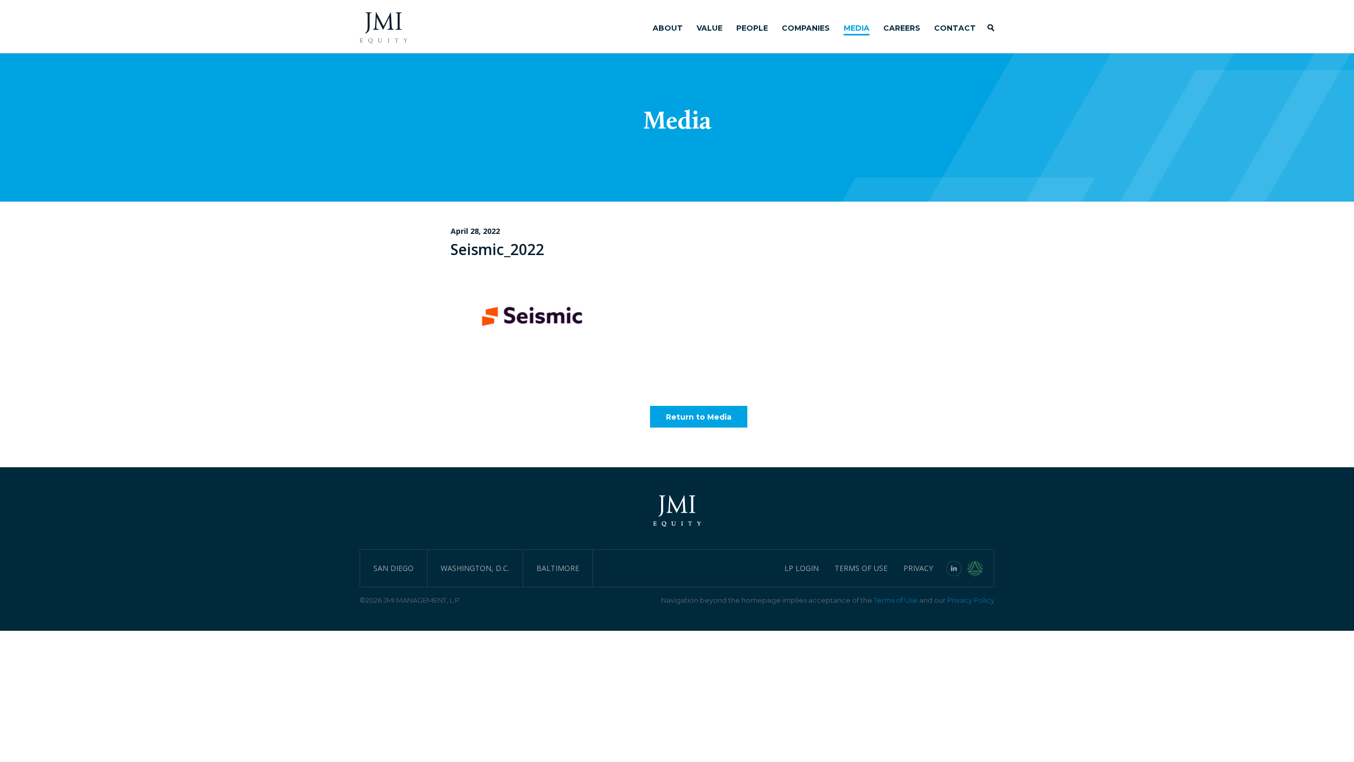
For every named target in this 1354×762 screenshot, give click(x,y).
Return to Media (698, 417)
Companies (806, 28)
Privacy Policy (970, 600)
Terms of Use (896, 600)
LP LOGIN (801, 568)
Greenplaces (980, 568)
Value (709, 28)
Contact (955, 28)
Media (857, 28)
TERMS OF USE (861, 568)
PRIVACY (918, 568)
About (668, 28)
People (752, 28)
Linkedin (954, 568)
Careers (901, 28)
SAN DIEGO (393, 568)
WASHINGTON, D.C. (475, 568)
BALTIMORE (557, 568)
